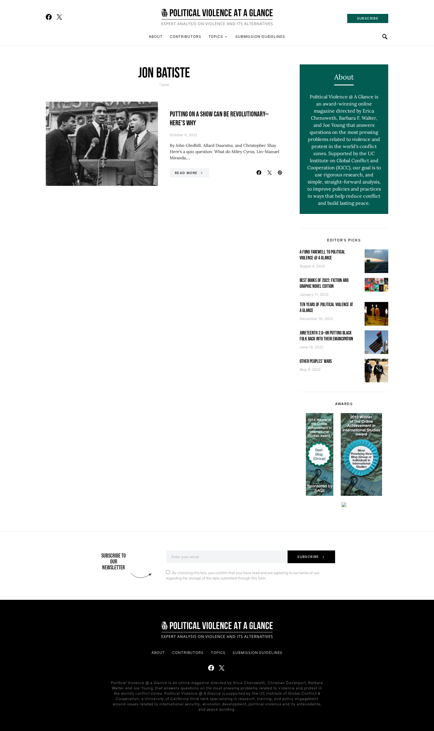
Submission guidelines (260, 36)
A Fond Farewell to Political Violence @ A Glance (322, 255)
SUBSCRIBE (367, 18)
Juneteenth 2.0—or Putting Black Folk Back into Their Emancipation (326, 336)
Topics (215, 36)
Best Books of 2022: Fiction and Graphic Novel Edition (324, 283)
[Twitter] (59, 17)
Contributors (185, 36)
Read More (186, 173)
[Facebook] (49, 17)
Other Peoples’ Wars (316, 361)
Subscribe (308, 557)
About (156, 36)
